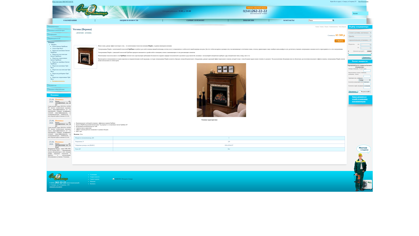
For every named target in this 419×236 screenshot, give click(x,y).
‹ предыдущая (80, 32)
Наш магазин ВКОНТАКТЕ (62, 2)
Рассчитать (352, 91)
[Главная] (91, 16)
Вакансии (248, 20)
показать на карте (56, 187)
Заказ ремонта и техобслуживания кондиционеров (359, 99)
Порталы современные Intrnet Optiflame (59, 59)
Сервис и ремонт (195, 20)
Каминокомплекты (58, 81)
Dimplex (54, 44)
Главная (317, 26)
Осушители (52, 85)
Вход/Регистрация (363, 1)
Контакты (288, 20)
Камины (51, 42)
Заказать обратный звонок (256, 8)
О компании (70, 20)
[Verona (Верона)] (85, 66)
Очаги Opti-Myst (57, 48)
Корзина (355, 13)
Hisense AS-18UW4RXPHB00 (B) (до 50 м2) (63, 145)
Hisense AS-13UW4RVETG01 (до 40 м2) (63, 103)
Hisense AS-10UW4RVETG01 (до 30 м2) (63, 124)
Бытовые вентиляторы (56, 30)
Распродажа (52, 34)
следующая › (88, 32)
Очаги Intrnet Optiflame (60, 46)
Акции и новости (129, 20)
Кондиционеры (53, 26)
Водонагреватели (54, 38)
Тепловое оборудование (56, 89)
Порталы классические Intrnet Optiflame (59, 55)
